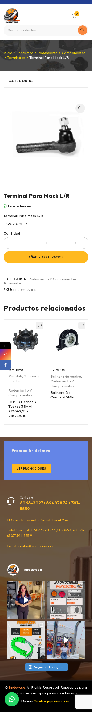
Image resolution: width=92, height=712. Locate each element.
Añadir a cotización (46, 257)
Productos (25, 53)
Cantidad (12, 233)
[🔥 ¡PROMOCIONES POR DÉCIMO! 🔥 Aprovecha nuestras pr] (66, 600)
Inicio (8, 53)
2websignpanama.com (52, 701)
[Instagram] (5, 354)
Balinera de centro (65, 376)
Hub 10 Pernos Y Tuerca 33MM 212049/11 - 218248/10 (22, 408)
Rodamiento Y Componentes (62, 53)
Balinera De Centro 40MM (62, 394)
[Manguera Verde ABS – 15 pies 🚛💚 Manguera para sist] (26, 640)
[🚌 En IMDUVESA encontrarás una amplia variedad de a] (66, 640)
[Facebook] (5, 365)
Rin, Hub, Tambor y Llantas (23, 378)
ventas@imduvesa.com (37, 546)
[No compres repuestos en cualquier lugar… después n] (26, 600)
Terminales (16, 57)
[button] (80, 108)
